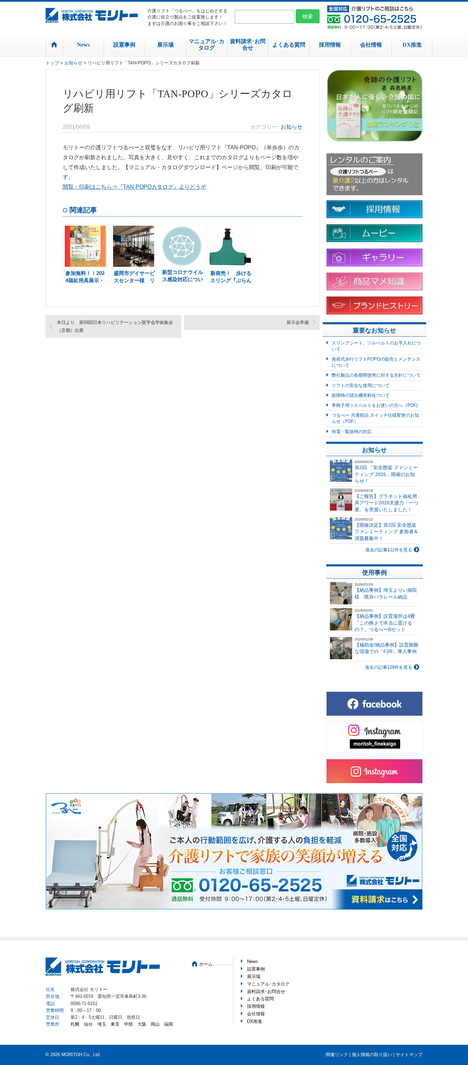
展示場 (165, 45)
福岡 (168, 1024)
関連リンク (337, 1054)
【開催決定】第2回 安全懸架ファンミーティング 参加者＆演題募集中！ (386, 531)
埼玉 (101, 1024)
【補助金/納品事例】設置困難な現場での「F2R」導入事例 (386, 648)
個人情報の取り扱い (372, 1054)
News (83, 45)
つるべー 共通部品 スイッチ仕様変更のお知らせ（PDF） (375, 418)
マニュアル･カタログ (206, 44)
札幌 (75, 1024)
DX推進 (412, 45)
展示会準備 (297, 322)
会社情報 (371, 45)
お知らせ (73, 62)
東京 (115, 1024)
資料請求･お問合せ (248, 44)
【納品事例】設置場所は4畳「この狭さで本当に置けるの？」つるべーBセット (385, 622)
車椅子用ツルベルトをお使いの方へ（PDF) (375, 405)
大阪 (141, 1024)
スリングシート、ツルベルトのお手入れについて (376, 346)
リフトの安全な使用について (361, 385)
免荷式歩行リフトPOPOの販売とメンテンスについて (376, 362)
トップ (52, 62)
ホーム (205, 964)
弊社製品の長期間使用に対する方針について (376, 375)
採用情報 (330, 45)
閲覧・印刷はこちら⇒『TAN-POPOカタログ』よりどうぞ (134, 187)
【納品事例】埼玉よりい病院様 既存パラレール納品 (386, 593)
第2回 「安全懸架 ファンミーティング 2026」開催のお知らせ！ (386, 474)
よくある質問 (288, 45)
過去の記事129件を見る (388, 667)
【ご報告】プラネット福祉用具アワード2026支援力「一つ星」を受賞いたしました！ (386, 502)
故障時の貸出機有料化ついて (361, 395)
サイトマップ (409, 1054)
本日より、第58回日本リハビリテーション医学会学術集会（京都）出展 (115, 326)
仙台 (88, 1024)
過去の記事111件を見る (388, 549)
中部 (128, 1024)
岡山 (155, 1024)
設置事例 (124, 45)
